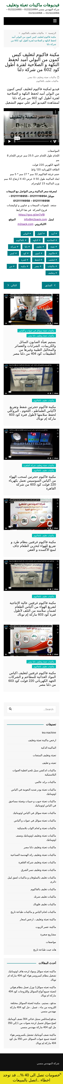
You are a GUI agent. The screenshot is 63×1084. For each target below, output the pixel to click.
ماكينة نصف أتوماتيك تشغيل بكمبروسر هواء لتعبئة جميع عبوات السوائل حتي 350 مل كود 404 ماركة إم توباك (32, 1038)
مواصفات (51, 942)
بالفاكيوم (20, 240)
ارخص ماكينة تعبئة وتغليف (42, 740)
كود (24, 253)
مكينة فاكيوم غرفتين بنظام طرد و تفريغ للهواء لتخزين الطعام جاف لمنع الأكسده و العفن (33, 545)
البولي (26, 233)
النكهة (35, 240)
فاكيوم (52, 253)
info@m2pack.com (35, 219)
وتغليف (51, 273)
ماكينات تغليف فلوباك (44, 904)
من (10, 266)
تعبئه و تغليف (49, 763)
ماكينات (51, 266)
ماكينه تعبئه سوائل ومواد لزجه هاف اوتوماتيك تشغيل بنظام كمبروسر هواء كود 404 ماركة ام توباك (32, 975)
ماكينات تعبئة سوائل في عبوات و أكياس (36, 330)
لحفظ (37, 259)
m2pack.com (25, 224)
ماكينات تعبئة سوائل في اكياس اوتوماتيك (34, 813)
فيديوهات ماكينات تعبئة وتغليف (32, 4)
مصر (37, 266)
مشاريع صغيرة (48, 934)
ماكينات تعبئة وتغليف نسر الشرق (38, 870)
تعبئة (52, 246)
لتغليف (51, 259)
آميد (53, 233)
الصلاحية (51, 240)
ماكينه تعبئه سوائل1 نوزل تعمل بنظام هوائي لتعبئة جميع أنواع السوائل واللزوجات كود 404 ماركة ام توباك (32, 991)
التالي (14, 285)
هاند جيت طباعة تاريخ (44, 949)
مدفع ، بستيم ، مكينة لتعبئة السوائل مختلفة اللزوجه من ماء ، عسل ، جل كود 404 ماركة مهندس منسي (33, 1007)
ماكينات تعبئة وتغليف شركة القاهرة (39, 465)
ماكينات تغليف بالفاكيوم (47, 81)
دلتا (26, 246)
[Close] (60, 1074)
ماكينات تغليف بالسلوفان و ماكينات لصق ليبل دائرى (32, 879)
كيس (12, 253)
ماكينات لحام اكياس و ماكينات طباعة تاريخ (33, 912)
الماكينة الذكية (48, 747)
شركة (13, 246)
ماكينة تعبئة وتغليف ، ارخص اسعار (38, 919)
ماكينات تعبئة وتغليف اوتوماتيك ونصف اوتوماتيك (36, 837)
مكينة (23, 266)
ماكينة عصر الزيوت (46, 927)
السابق (48, 285)
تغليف (39, 246)
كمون (37, 253)
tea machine (49, 732)
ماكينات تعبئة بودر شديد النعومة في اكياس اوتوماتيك (33, 791)
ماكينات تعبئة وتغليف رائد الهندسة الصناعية (33, 855)
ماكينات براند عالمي (45, 782)
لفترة (23, 259)
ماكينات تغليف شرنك (45, 896)
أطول (39, 233)
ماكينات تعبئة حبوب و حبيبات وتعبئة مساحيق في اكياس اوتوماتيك (32, 803)
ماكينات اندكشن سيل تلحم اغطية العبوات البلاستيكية (34, 772)
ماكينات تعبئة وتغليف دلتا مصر (42, 77)
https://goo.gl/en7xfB (32, 214)
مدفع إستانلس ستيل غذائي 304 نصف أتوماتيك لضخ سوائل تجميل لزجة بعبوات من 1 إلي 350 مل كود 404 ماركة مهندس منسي (32, 1023)
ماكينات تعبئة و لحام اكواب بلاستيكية (36, 828)
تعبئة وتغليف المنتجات (44, 755)
